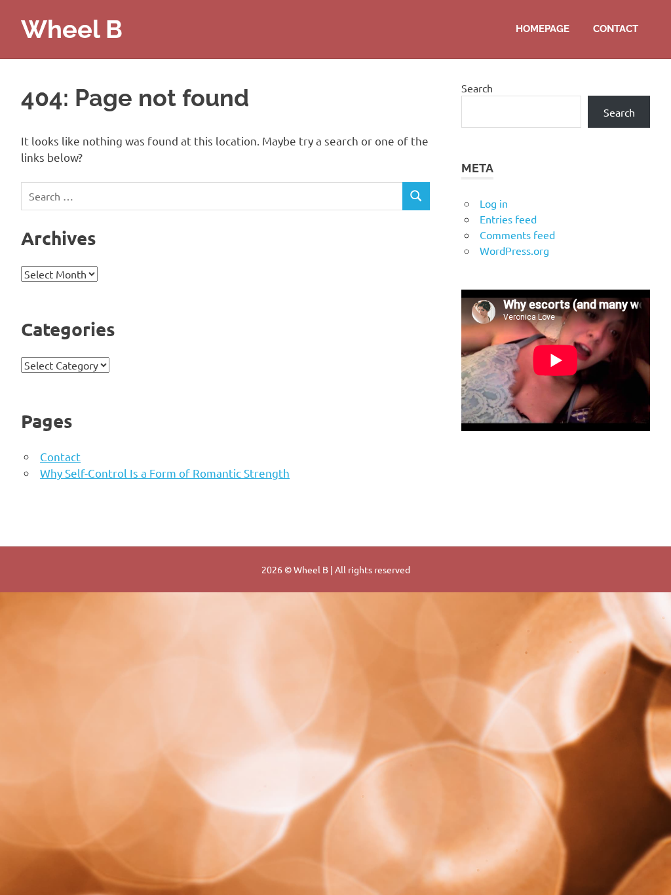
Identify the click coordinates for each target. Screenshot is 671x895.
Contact (615, 29)
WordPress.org (514, 250)
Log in (494, 203)
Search (477, 87)
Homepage (542, 29)
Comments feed (517, 234)
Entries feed (508, 218)
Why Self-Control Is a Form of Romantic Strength (165, 473)
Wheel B (72, 29)
